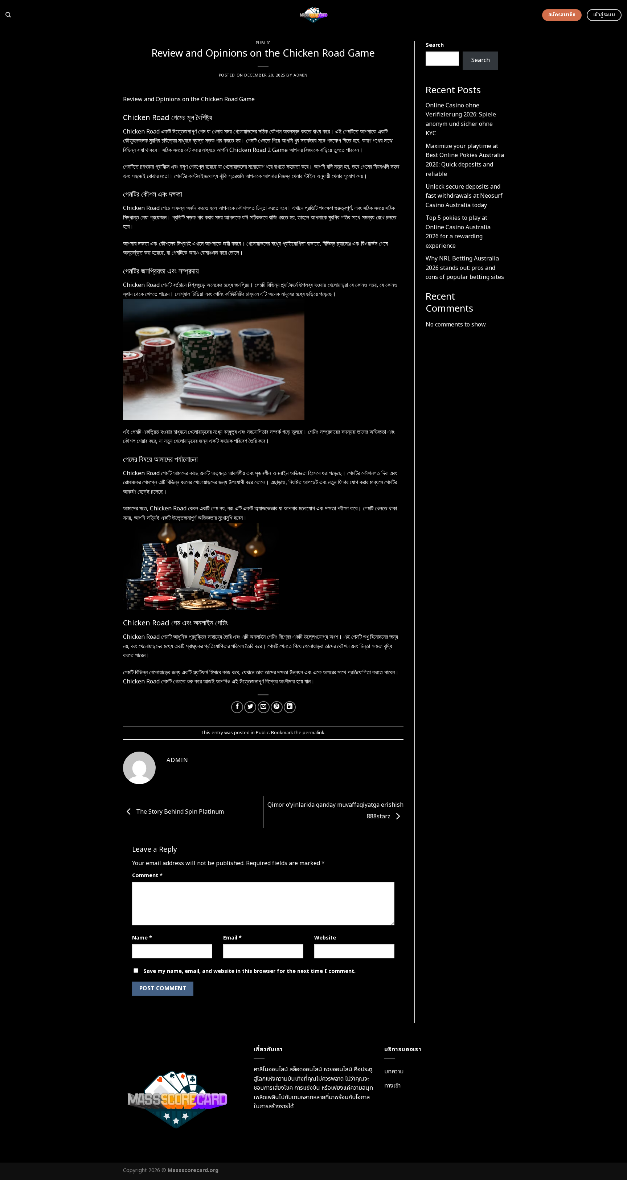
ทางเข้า (392, 1085)
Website (325, 938)
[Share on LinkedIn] (290, 707)
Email (232, 938)
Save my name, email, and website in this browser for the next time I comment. (249, 971)
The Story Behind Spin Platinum (179, 811)
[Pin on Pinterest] (277, 707)
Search (435, 45)
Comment (147, 875)
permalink (313, 732)
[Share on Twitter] (250, 707)
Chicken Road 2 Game (258, 150)
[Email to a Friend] (264, 707)
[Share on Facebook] (237, 707)
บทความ (393, 1071)
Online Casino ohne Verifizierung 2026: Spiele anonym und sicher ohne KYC (461, 119)
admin (301, 75)
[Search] (8, 15)
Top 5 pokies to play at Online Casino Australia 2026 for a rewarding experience (458, 232)
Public (263, 43)
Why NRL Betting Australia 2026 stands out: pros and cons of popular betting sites (465, 267)
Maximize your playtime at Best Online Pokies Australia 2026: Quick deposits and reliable (465, 160)
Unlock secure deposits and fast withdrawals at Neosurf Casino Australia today (464, 196)
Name (142, 938)
